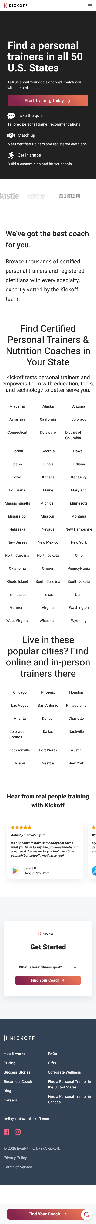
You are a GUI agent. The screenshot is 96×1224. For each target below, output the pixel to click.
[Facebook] (6, 1133)
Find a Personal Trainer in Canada (69, 1099)
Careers (10, 1100)
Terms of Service (18, 1167)
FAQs (52, 1054)
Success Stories (17, 1072)
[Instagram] (18, 1133)
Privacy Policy (15, 1158)
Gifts (52, 1063)
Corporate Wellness (64, 1072)
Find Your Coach (45, 980)
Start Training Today (44, 101)
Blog (7, 1091)
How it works (14, 1054)
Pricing (9, 1063)
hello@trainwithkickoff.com (26, 1119)
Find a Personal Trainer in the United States (69, 1084)
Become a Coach (18, 1081)
